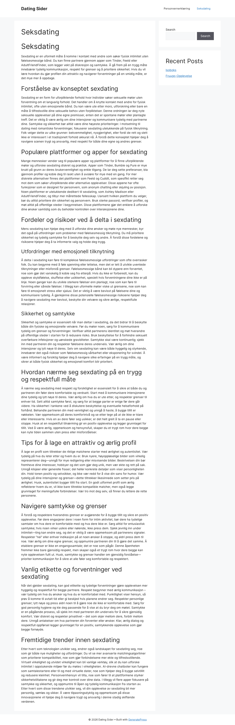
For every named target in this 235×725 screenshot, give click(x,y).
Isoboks (171, 70)
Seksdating (203, 8)
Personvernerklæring (177, 8)
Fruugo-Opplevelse (179, 76)
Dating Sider (34, 8)
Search (170, 29)
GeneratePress (137, 719)
